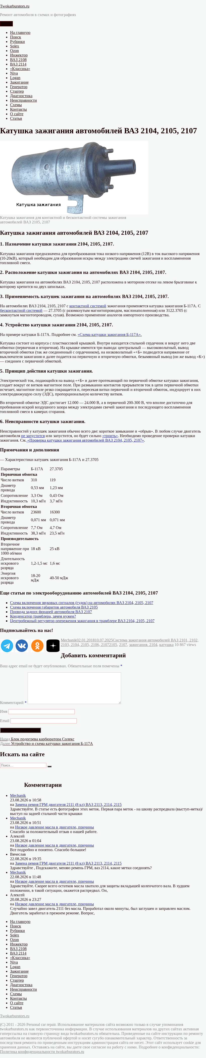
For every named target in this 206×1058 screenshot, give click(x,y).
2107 (123, 644)
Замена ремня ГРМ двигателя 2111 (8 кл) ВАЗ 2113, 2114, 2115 (68, 804)
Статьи (16, 118)
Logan (15, 78)
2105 (113, 644)
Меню (6, 24)
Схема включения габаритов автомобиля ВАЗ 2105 (54, 607)
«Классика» (20, 69)
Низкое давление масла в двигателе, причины (54, 827)
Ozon (14, 50)
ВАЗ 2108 (18, 59)
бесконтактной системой (21, 310)
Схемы (16, 105)
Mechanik (69, 640)
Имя (3, 711)
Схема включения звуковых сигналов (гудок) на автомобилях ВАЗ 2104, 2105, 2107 (81, 603)
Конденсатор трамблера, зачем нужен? (43, 616)
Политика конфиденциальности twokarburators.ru (42, 1051)
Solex (14, 46)
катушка (166, 644)
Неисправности (23, 100)
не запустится (33, 436)
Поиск (15, 37)
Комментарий (13, 702)
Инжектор (19, 55)
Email (4, 721)
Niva (14, 73)
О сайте (16, 114)
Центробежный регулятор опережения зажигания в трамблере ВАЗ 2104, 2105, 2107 (82, 621)
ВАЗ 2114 (18, 64)
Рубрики (17, 41)
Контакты (18, 109)
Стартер (17, 91)
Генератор (18, 87)
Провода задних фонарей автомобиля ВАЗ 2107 (51, 612)
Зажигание (19, 82)
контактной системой (87, 306)
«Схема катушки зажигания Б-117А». (110, 334)
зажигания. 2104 (143, 644)
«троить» (110, 436)
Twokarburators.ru (14, 6)
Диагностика (21, 96)
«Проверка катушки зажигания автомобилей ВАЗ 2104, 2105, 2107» (85, 440)
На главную (20, 32)
